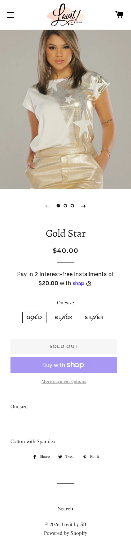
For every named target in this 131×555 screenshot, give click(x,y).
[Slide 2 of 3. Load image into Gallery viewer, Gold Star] (65, 205)
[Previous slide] (47, 205)
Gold (34, 317)
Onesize (65, 302)
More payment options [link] (64, 381)
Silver (94, 317)
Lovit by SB (74, 524)
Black (63, 317)
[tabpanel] (65, 108)
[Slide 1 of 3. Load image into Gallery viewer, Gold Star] (58, 205)
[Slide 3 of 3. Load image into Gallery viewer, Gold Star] (72, 205)
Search (65, 508)
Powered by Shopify (65, 533)
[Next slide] (84, 205)
